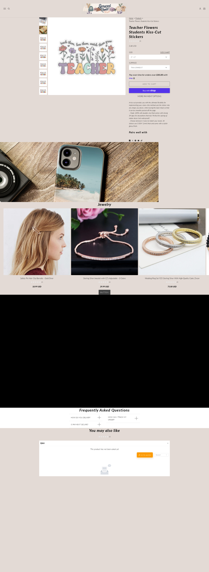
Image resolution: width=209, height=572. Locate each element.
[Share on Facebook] (130, 140)
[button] (141, 140)
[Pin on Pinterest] (135, 140)
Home (131, 18)
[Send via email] (138, 140)
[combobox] (161, 455)
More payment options (149, 96)
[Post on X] (133, 141)
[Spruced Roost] (104, 8)
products (138, 18)
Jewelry (104, 204)
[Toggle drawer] (4, 8)
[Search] (9, 9)
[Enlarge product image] (87, 56)
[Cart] (204, 9)
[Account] (200, 9)
